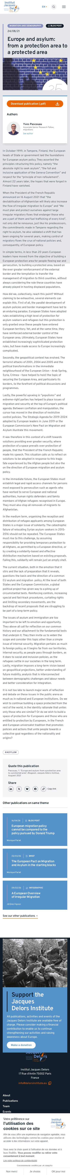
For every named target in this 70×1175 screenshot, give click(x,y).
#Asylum (10, 752)
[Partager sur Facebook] (35, 789)
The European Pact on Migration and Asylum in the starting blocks (34, 863)
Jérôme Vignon (14, 904)
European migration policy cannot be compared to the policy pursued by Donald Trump (33, 829)
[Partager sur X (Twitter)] (19, 789)
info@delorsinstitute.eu (33, 1083)
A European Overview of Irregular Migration (26, 895)
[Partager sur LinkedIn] (11, 789)
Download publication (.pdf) (28, 104)
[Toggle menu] (63, 6)
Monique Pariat (14, 840)
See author (28, 133)
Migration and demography (25, 25)
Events (7, 1112)
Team (6, 1106)
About (6, 1095)
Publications (10, 1101)
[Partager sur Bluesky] (27, 789)
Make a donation (21, 1045)
